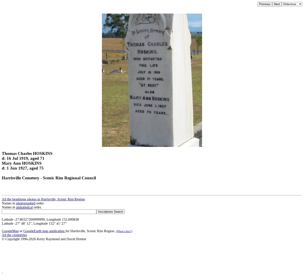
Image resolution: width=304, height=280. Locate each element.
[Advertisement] (135, 256)
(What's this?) (124, 231)
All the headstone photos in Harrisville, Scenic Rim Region (43, 199)
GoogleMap (10, 231)
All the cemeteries (14, 235)
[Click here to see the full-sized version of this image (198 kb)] (152, 146)
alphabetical (24, 207)
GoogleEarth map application (44, 231)
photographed (25, 203)
